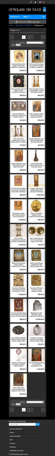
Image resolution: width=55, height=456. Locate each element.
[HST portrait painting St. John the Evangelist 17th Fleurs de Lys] (36, 355)
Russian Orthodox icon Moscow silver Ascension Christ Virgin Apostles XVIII (18, 290)
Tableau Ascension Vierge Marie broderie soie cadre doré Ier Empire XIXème (18, 266)
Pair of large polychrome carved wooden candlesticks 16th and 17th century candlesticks (18, 241)
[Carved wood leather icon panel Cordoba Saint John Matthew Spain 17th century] (18, 180)
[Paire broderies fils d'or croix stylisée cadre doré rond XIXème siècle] (36, 230)
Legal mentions (15, 436)
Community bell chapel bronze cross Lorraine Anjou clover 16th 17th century (36, 167)
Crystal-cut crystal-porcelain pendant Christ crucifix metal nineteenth (37, 340)
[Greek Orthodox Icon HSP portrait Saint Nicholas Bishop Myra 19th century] (36, 131)
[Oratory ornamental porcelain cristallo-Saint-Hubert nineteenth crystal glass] (18, 355)
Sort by (22, 42)
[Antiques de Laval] (27, 9)
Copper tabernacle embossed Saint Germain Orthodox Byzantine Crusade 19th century (37, 192)
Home (11, 25)
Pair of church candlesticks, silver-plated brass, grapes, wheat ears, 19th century (18, 142)
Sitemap (13, 447)
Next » (43, 37)
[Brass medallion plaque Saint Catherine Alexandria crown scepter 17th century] (36, 205)
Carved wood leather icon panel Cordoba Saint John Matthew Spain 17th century (18, 191)
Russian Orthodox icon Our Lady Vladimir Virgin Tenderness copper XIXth (37, 291)
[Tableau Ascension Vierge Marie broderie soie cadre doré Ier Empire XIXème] (18, 255)
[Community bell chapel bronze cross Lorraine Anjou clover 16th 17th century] (36, 155)
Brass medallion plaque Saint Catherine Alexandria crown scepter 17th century (36, 216)
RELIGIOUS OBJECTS (24, 25)
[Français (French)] (43, 2)
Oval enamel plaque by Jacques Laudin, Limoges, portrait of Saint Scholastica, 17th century (36, 67)
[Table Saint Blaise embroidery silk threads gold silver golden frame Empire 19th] (36, 255)
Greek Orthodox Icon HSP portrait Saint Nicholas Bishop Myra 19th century (36, 141)
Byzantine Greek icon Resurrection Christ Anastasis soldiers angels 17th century (18, 216)
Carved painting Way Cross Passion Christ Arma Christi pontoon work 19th (18, 315)
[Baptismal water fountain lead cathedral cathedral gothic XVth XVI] (36, 305)
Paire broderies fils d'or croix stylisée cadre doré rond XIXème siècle (36, 240)
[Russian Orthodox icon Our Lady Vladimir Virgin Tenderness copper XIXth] (36, 280)
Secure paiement (16, 429)
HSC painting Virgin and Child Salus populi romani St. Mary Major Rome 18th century (36, 117)
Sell (11, 440)
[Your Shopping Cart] (43, 17)
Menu (25, 17)
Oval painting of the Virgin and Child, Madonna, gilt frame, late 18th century (18, 66)
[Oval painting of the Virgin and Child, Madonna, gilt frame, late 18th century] (18, 56)
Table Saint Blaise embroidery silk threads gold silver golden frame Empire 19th (36, 266)
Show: (13, 45)
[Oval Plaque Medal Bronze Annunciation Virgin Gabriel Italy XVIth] (18, 330)
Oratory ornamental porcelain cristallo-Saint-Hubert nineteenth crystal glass (18, 366)
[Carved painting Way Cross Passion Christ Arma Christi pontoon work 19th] (18, 305)
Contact (12, 443)
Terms (12, 433)
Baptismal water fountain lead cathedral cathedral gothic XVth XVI (37, 315)
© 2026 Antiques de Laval (18, 454)
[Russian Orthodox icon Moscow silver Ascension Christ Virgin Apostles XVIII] (18, 280)
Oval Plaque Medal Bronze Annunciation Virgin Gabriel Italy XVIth (18, 340)
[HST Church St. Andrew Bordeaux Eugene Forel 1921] (18, 379)
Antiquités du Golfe (16, 451)
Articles (14, 17)
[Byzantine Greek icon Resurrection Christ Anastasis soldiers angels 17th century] (18, 205)
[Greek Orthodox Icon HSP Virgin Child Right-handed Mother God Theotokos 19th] (18, 155)
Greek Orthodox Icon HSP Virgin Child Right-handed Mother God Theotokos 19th (18, 167)
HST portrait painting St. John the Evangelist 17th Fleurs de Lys (36, 365)
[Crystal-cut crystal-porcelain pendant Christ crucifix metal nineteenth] (36, 330)
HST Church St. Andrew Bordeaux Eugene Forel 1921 (18, 389)
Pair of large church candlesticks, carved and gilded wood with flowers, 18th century (36, 92)
